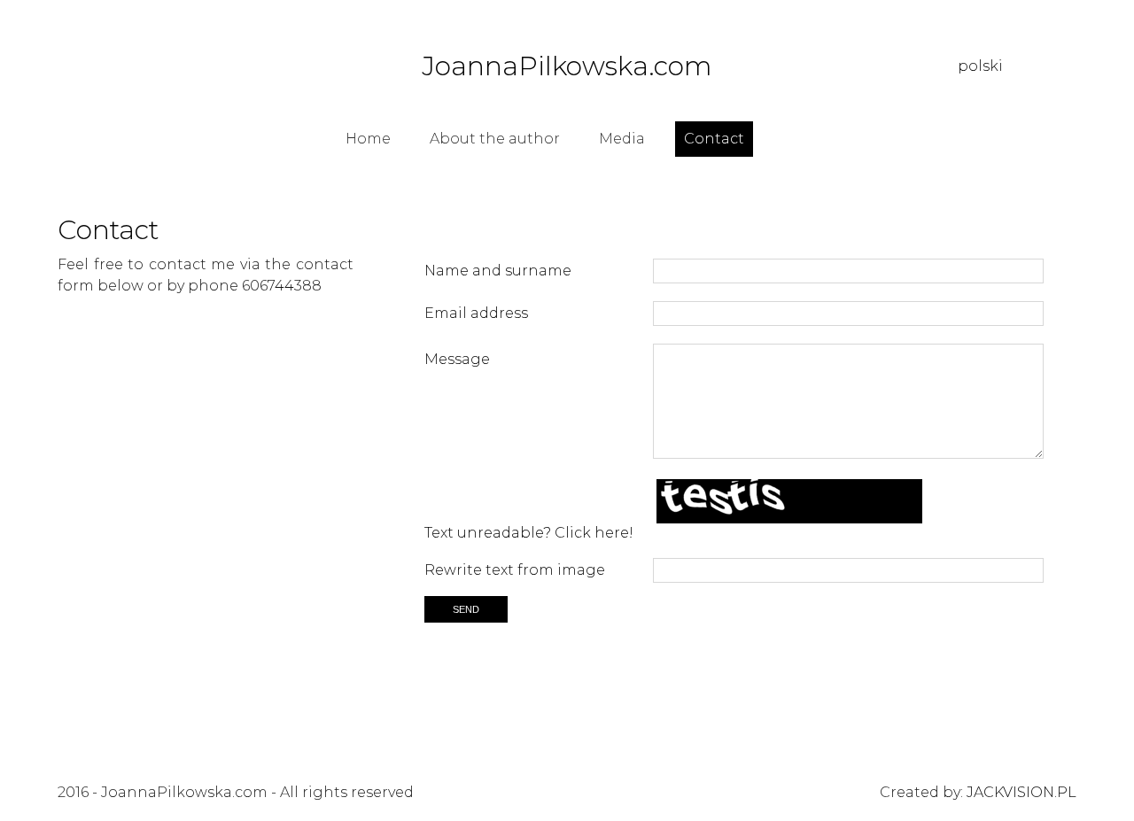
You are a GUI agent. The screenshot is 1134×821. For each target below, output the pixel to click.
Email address (476, 313)
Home (368, 138)
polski (980, 66)
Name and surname (497, 271)
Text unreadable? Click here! (528, 532)
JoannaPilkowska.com (567, 66)
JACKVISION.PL (1021, 792)
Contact (714, 138)
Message (457, 359)
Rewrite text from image (514, 570)
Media (622, 138)
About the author (495, 138)
